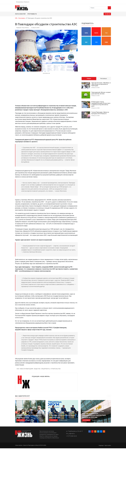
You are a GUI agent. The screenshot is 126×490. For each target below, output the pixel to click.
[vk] (108, 2)
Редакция (101, 445)
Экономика (21, 18)
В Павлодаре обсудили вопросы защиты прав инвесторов (62, 416)
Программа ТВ (32, 14)
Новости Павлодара (26, 368)
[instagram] (102, 2)
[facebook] (100, 2)
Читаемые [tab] (103, 78)
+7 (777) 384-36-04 (71, 436)
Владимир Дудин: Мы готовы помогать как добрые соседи (29, 416)
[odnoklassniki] (104, 2)
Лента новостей (20, 14)
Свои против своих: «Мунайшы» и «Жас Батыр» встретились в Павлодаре (101, 84)
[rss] (110, 2)
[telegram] (106, 2)
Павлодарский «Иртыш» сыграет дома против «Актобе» (101, 93)
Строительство (55, 368)
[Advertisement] (46, 89)
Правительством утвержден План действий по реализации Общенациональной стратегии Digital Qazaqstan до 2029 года (94, 414)
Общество (37, 368)
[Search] (109, 7)
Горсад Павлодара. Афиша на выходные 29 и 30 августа (100, 112)
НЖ (16, 18)
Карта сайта (108, 445)
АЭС (18, 368)
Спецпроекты (45, 368)
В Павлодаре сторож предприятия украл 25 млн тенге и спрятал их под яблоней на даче (100, 104)
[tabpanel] (96, 100)
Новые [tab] (89, 78)
